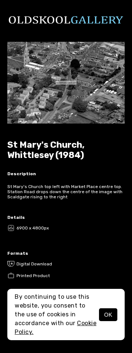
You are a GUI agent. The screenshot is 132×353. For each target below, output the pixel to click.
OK (108, 315)
